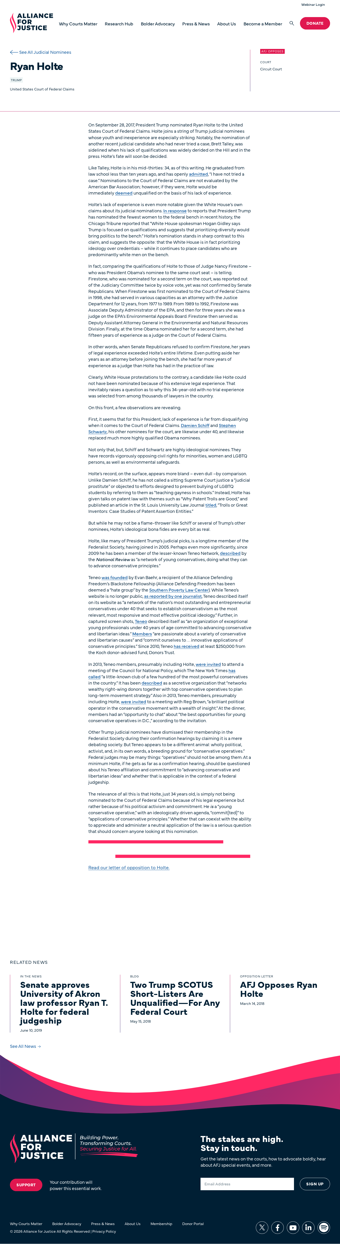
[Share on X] (262, 1227)
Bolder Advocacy (158, 23)
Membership (161, 1223)
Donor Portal (193, 1223)
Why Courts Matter (78, 23)
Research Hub (119, 23)
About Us (226, 23)
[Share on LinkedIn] (308, 1227)
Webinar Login (313, 4)
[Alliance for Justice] (31, 23)
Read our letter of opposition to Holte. (129, 867)
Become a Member (263, 23)
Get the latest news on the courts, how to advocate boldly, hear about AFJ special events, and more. (263, 1161)
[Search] (292, 23)
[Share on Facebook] (277, 1227)
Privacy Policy (104, 1231)
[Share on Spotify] (324, 1227)
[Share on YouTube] (293, 1227)
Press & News (196, 23)
